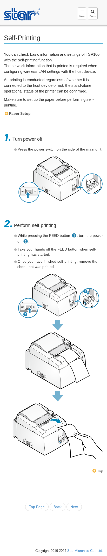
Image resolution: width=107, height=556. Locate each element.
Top (99, 471)
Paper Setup (20, 113)
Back (58, 507)
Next (74, 507)
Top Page (37, 507)
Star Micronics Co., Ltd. (85, 551)
